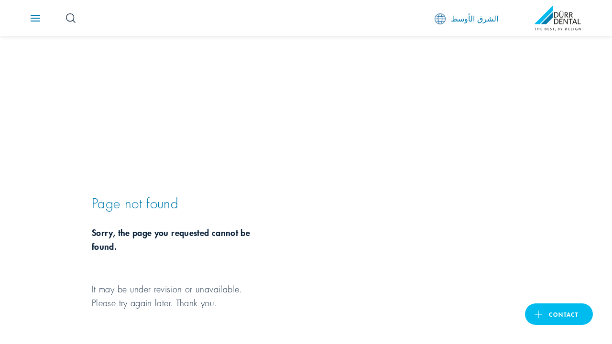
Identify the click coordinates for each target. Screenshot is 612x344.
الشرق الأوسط (474, 18)
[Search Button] (70, 18)
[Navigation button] (35, 18)
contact (564, 314)
